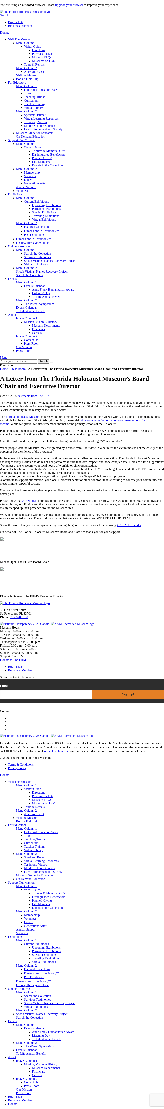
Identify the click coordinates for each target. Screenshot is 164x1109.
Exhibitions (15, 194)
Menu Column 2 (26, 68)
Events (12, 278)
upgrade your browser (69, 5)
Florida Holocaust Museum (23, 416)
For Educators (17, 82)
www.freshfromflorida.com (55, 751)
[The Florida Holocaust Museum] (25, 11)
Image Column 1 (26, 318)
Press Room (18, 369)
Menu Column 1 (26, 43)
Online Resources (19, 246)
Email (4, 685)
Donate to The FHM (13, 660)
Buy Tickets (15, 22)
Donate (4, 32)
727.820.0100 (19, 617)
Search (4, 15)
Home (4, 369)
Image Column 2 (26, 336)
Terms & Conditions (21, 764)
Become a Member (20, 25)
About (12, 314)
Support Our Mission (21, 140)
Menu (3, 357)
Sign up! (128, 694)
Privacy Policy (17, 768)
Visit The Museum (19, 39)
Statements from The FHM (34, 396)
